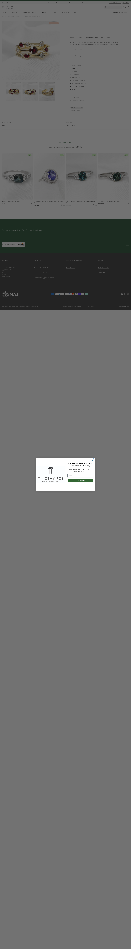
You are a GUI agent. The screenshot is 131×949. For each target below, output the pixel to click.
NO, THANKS (80, 485)
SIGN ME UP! (80, 480)
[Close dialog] (93, 460)
